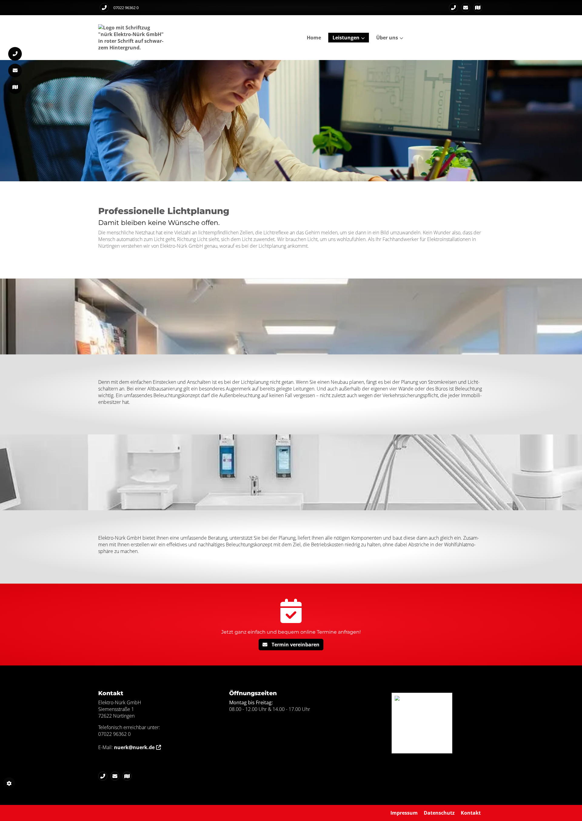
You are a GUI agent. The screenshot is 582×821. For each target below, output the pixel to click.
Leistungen (346, 37)
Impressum (404, 812)
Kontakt (471, 812)
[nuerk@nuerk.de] (466, 7)
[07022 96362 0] (453, 7)
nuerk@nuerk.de (134, 747)
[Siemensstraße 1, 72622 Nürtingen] (478, 7)
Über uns (387, 37)
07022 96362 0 (126, 7)
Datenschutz (439, 812)
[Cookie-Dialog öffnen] (9, 783)
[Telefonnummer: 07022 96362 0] (104, 7)
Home (314, 37)
